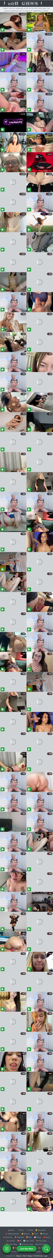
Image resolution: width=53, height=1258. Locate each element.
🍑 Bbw (29, 1237)
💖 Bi (19, 1241)
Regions (19, 1256)
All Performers (38, 1256)
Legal (45, 1256)
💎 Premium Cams (26, 1244)
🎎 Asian (11, 1230)
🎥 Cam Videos (13, 1251)
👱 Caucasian (40, 1230)
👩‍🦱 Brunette (7, 1237)
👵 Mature (25, 1234)
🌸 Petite (37, 1237)
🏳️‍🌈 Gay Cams (41, 1241)
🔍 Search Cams (39, 1251)
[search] (46, 1248)
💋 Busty (46, 1237)
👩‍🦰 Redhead (19, 1237)
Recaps (29, 1256)
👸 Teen (35, 1234)
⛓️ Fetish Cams (41, 1244)
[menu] (6, 1248)
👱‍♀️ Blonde (44, 1234)
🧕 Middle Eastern (12, 1234)
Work (24, 1256)
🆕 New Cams (28, 1241)
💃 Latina (29, 1230)
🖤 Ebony (20, 1230)
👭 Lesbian (11, 1241)
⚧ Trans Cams (11, 1244)
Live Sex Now (26, 1248)
